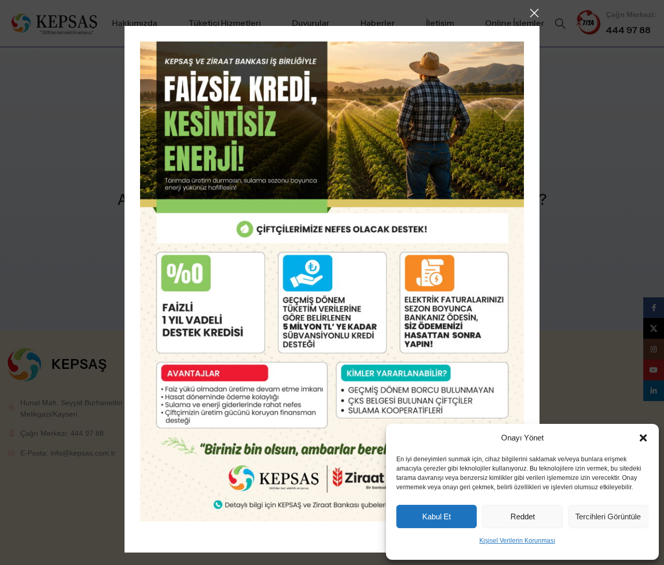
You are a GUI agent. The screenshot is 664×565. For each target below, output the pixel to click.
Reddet (522, 516)
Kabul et (436, 516)
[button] (643, 438)
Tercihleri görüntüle (608, 516)
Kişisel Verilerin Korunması (517, 540)
